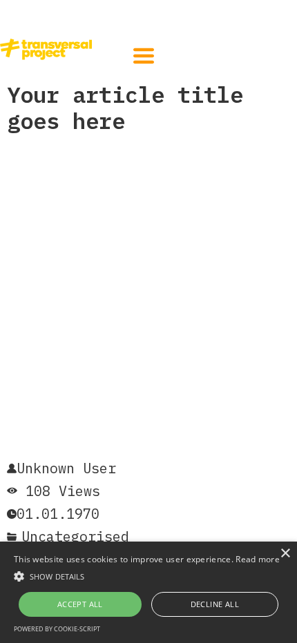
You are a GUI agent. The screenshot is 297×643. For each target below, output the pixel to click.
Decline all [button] (215, 604)
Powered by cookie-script (57, 628)
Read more (258, 559)
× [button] (285, 553)
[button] (143, 56)
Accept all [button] (80, 604)
